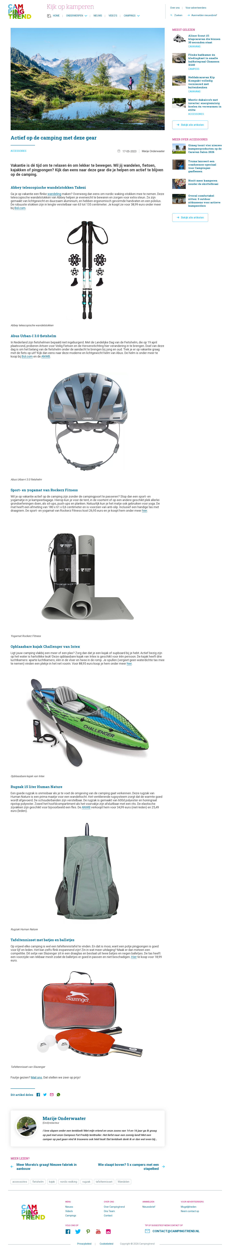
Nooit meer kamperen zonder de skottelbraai (197, 184)
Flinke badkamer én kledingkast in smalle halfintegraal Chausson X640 (197, 62)
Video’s (113, 15)
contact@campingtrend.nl (176, 1231)
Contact (108, 1215)
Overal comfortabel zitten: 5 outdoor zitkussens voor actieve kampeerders (197, 201)
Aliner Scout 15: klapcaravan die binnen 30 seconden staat (197, 41)
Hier (134, 957)
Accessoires (18, 151)
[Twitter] (77, 1231)
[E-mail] (51, 1095)
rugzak (86, 1181)
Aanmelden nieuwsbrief (204, 15)
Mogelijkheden (188, 1206)
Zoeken (178, 15)
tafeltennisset (104, 1181)
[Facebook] (67, 1231)
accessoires (19, 1181)
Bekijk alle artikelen (192, 124)
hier (144, 510)
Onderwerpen (74, 15)
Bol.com (19, 208)
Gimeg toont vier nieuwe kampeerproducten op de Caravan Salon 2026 (197, 149)
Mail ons (36, 1077)
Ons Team (109, 1211)
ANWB (45, 356)
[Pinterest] (88, 1231)
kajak (52, 1181)
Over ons (175, 7)
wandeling (54, 194)
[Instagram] (108, 1231)
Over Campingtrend (114, 1206)
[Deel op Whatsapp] (58, 1095)
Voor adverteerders (196, 7)
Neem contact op (190, 1211)
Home (56, 15)
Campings (130, 15)
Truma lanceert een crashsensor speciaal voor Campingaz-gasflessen (197, 167)
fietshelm (38, 1181)
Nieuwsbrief (148, 1206)
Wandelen (123, 1181)
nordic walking (68, 1181)
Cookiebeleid (106, 1243)
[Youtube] (98, 1231)
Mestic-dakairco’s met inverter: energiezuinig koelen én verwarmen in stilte (197, 107)
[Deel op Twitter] (45, 1095)
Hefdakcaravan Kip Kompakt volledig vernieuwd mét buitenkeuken (197, 84)
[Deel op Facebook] (38, 1095)
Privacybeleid (84, 1243)
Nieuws (98, 15)
